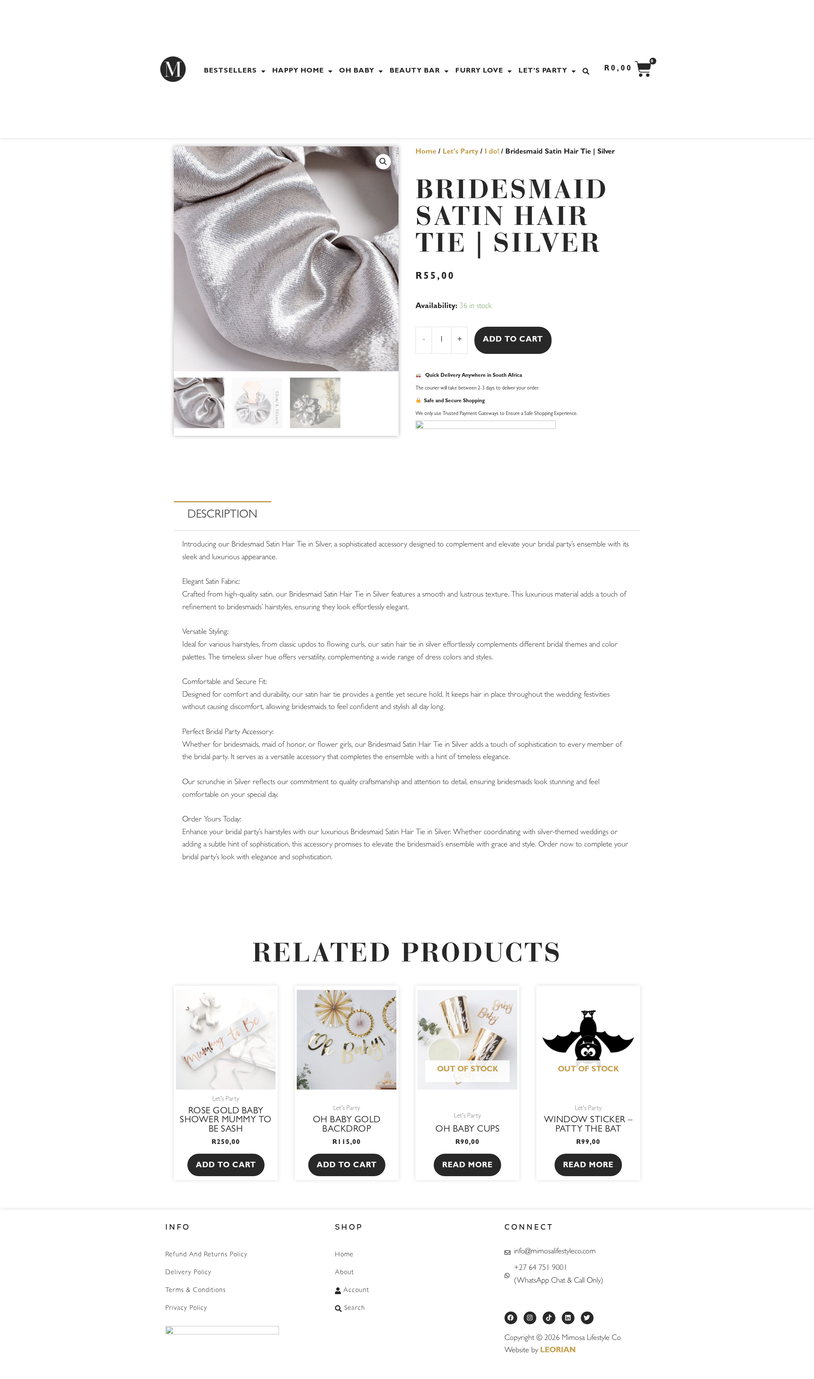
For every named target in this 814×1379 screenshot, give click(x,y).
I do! (492, 152)
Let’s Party (543, 71)
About (344, 1273)
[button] (383, 161)
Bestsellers (230, 71)
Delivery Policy (188, 1273)
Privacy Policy (186, 1308)
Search (354, 1308)
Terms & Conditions (195, 1290)
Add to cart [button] (226, 1166)
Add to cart (513, 340)
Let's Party (460, 152)
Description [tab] (222, 515)
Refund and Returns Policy (206, 1255)
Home (425, 152)
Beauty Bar (415, 71)
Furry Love (479, 71)
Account (356, 1290)
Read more (467, 1166)
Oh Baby (356, 71)
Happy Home (298, 71)
